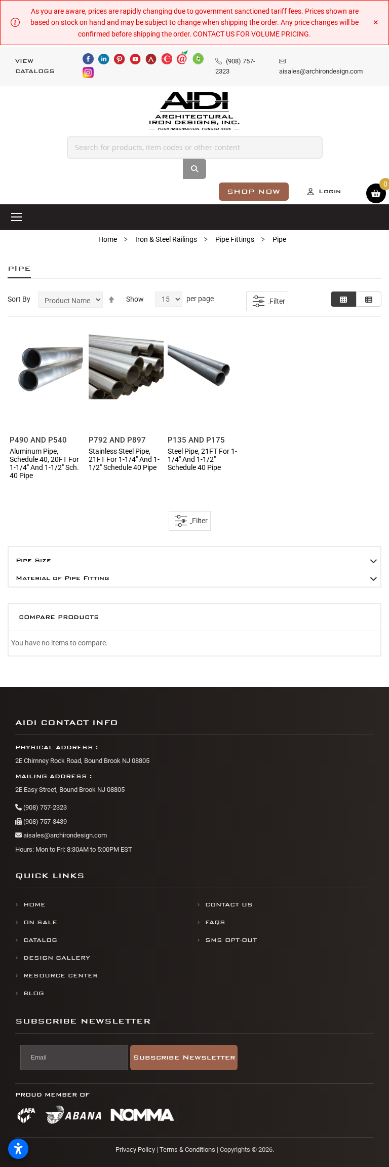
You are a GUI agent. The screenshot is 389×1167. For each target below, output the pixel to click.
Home (107, 239)
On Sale (40, 922)
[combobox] (195, 147)
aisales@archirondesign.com (64, 835)
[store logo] (195, 111)
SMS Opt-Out (231, 940)
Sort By (19, 299)
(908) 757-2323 (44, 807)
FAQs (215, 922)
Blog (33, 993)
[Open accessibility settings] (18, 1149)
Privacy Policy (135, 1149)
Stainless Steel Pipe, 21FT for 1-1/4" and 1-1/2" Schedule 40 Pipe (124, 459)
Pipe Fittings (234, 239)
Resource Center (60, 975)
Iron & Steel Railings (166, 239)
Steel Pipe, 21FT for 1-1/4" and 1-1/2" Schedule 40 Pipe (202, 459)
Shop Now (254, 191)
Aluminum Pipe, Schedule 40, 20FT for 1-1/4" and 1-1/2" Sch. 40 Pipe (44, 463)
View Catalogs (35, 66)
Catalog (40, 940)
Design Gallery (56, 958)
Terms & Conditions (187, 1149)
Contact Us (229, 904)
